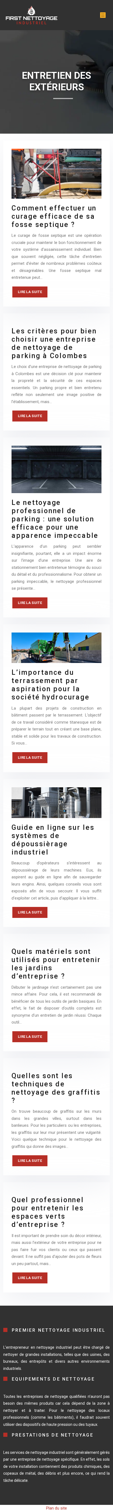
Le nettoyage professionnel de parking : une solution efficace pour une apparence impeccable (55, 519)
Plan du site (56, 1508)
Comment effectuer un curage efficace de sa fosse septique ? (54, 216)
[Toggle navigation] (103, 15)
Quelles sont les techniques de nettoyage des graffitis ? (56, 1088)
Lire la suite (30, 292)
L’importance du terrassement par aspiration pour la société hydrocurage (50, 684)
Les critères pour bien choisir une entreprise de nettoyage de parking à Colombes (54, 343)
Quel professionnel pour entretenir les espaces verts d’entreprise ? (48, 1212)
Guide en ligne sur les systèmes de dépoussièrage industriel (53, 840)
